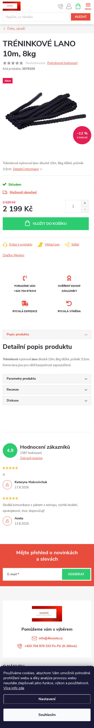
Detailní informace (26, 169)
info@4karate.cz (51, 638)
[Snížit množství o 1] (85, 209)
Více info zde (13, 688)
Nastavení (47, 699)
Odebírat (76, 574)
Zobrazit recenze (31, 458)
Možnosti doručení (23, 192)
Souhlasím (47, 714)
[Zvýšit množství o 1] (85, 203)
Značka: (13, 255)
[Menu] (88, 6)
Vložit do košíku (50, 223)
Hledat (81, 17)
